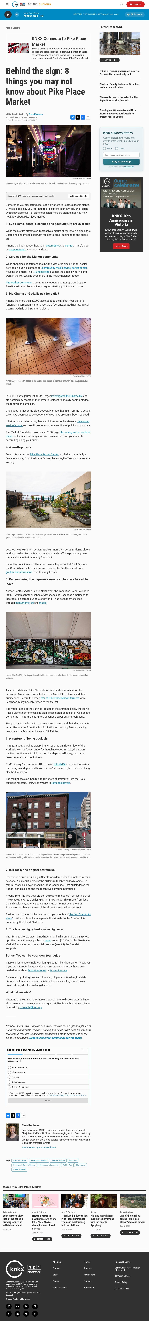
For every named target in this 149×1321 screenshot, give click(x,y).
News (121, 148)
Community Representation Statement (127, 1269)
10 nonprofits (41, 271)
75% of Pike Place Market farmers (59, 698)
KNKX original (19, 1169)
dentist (69, 245)
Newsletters (89, 1275)
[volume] (16, 14)
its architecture (58, 970)
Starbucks (80, 1165)
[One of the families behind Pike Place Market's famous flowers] (133, 1201)
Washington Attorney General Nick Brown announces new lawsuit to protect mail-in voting (118, 113)
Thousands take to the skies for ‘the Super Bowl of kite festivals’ (119, 99)
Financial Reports (123, 1262)
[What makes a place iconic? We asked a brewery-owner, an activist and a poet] (16, 1201)
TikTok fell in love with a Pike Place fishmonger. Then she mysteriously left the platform (74, 1220)
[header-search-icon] (122, 4)
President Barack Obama (24, 1165)
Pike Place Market (39, 1160)
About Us (57, 1262)
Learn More (121, 246)
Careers (87, 1281)
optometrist (53, 245)
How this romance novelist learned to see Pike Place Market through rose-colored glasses (44, 1222)
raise (48, 940)
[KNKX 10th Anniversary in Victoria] (121, 193)
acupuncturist (17, 249)
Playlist (87, 1262)
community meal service (56, 267)
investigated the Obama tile (67, 395)
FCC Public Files (122, 1289)
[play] (8, 14)
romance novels (61, 782)
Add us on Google (78, 196)
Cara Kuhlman (36, 114)
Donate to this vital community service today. (55, 1037)
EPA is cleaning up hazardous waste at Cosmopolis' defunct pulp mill (120, 73)
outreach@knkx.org (30, 1007)
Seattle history (58, 1160)
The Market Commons (19, 282)
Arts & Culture (13, 27)
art (32, 602)
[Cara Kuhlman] (12, 1132)
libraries (73, 1160)
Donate (137, 4)
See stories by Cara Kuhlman (39, 1147)
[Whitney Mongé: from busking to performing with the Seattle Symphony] (104, 1201)
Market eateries (37, 970)
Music (109, 148)
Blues (93, 1212)
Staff (55, 1275)
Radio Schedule (60, 1288)
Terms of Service (123, 1276)
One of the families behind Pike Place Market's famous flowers (132, 1219)
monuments (22, 602)
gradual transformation (19, 572)
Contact (56, 1268)
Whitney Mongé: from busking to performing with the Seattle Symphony (102, 1220)
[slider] (21, 14)
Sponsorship (89, 1288)
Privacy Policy (129, 166)
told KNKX (59, 764)
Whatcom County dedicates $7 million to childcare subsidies (119, 86)
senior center (79, 267)
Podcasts (88, 1268)
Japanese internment (49, 1165)
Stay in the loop (121, 161)
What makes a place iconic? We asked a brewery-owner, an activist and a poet (13, 1220)
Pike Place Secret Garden (44, 454)
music (42, 602)
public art (67, 1165)
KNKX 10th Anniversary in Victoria (121, 220)
